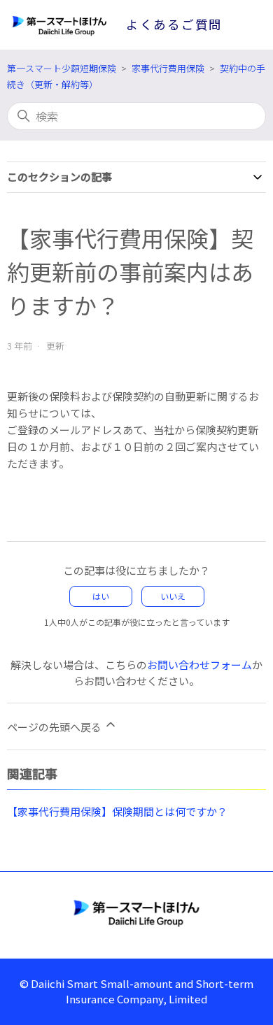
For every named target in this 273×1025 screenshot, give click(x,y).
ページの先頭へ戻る (55, 726)
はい (100, 596)
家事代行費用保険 (168, 68)
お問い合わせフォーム (199, 664)
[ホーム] (136, 912)
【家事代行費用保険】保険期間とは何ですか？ (117, 811)
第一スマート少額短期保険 (61, 68)
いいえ (173, 596)
